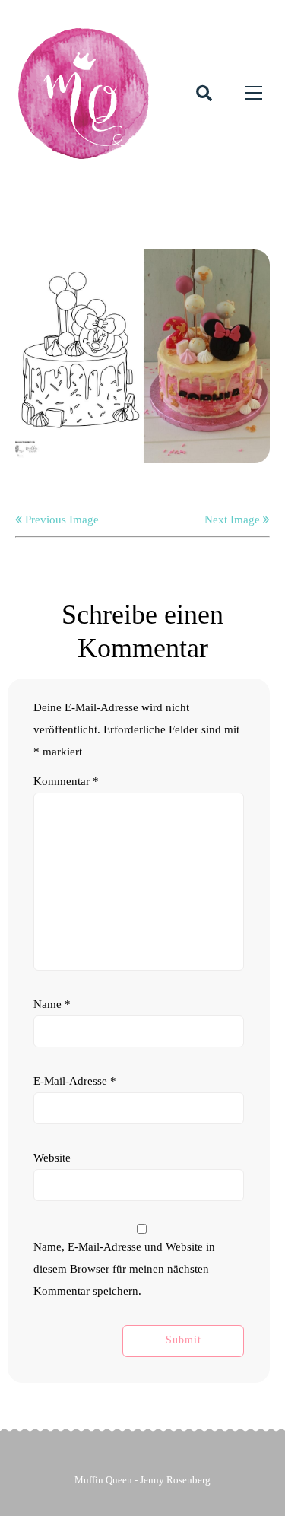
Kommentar (66, 781)
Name (52, 1004)
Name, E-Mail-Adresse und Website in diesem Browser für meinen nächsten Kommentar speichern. (124, 1269)
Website (52, 1158)
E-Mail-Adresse (74, 1081)
